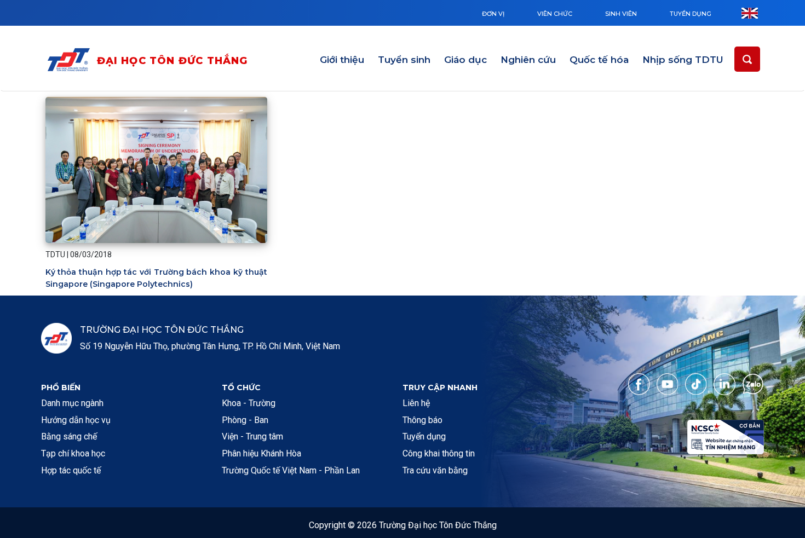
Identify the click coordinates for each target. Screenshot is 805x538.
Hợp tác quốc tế (71, 470)
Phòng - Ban (245, 420)
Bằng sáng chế (69, 436)
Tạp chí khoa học (73, 453)
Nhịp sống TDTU (682, 59)
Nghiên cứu (528, 59)
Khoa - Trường (248, 403)
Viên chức (554, 14)
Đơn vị (493, 14)
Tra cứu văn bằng (435, 470)
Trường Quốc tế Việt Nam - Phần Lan (291, 470)
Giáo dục (465, 59)
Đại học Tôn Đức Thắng (172, 61)
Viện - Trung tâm (252, 436)
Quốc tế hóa (599, 59)
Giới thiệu (342, 59)
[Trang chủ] (71, 61)
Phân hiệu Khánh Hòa (261, 453)
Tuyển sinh (404, 59)
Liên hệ (416, 403)
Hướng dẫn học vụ (76, 420)
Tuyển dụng (690, 14)
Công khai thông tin (439, 453)
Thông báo (422, 420)
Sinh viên (621, 14)
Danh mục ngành (72, 403)
